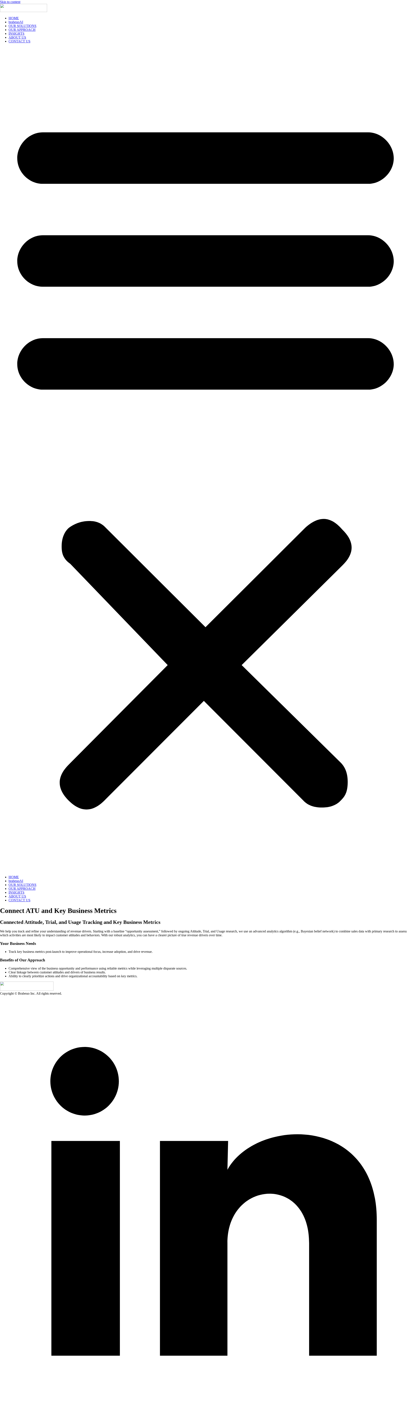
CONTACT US (19, 41)
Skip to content (10, 2)
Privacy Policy (105, 993)
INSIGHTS (16, 33)
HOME (14, 18)
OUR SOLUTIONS (22, 26)
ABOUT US (17, 37)
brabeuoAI (16, 22)
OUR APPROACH (22, 30)
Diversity (123, 993)
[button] (205, 459)
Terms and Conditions (77, 993)
